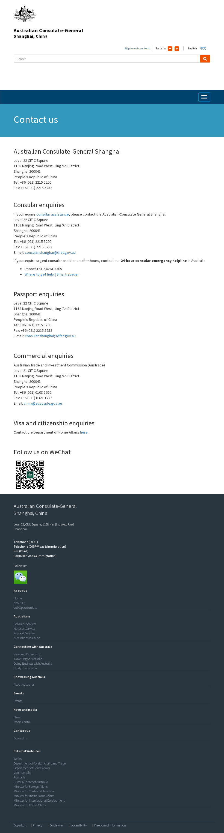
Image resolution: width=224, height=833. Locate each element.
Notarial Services (24, 628)
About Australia (24, 684)
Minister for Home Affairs (30, 805)
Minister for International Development (39, 800)
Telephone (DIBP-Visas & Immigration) (40, 546)
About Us (19, 603)
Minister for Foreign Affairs (31, 786)
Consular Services (25, 624)
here (84, 432)
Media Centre (22, 722)
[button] (19, 591)
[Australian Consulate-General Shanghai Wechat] (20, 576)
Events (18, 701)
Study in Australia (25, 668)
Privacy (37, 825)
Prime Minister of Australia (31, 782)
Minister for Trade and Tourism (34, 791)
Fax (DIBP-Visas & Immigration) (35, 556)
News (17, 717)
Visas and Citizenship (27, 654)
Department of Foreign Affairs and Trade (40, 763)
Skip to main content (136, 48)
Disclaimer (57, 825)
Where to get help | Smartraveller (52, 274)
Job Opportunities (25, 607)
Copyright (20, 825)
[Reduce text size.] (170, 48)
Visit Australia (22, 773)
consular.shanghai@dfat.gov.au (50, 252)
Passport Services (24, 633)
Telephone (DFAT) (26, 542)
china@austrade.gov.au (43, 403)
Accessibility (79, 825)
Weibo (18, 759)
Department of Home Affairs (32, 768)
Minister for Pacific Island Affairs (34, 796)
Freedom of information (110, 825)
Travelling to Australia (28, 659)
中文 (203, 48)
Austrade (19, 777)
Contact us (21, 738)
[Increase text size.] (177, 48)
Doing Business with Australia (33, 663)
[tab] (110, 591)
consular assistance (52, 214)
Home (18, 598)
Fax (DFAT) (21, 551)
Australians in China (27, 638)
